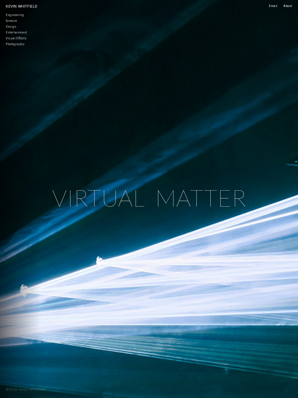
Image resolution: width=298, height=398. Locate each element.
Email (273, 6)
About (287, 6)
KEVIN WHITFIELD (22, 6)
